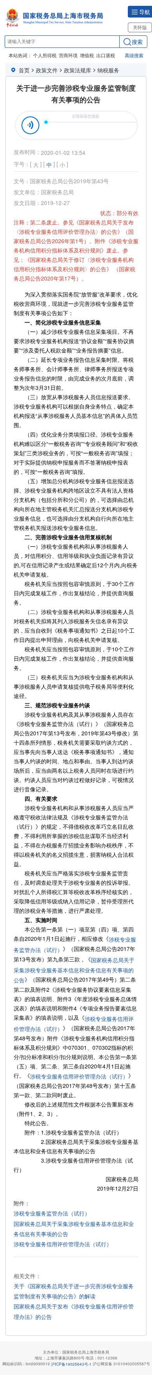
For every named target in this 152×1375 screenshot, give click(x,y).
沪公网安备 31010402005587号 (121, 1363)
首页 (24, 70)
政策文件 (47, 70)
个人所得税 (45, 55)
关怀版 (140, 27)
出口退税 (105, 55)
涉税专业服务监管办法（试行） (52, 1213)
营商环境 (68, 55)
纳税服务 (108, 70)
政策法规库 (77, 70)
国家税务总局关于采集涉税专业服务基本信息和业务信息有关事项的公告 (74, 970)
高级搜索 (134, 55)
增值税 (87, 55)
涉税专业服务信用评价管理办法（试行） (79, 1076)
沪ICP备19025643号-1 (71, 1364)
